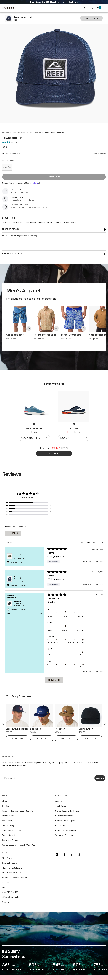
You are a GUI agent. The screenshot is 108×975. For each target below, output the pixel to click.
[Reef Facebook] (64, 855)
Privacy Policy (8, 825)
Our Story (6, 806)
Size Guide (7, 858)
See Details (73, 2)
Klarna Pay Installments (12, 868)
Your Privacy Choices (11, 830)
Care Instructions (9, 863)
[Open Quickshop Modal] (28, 328)
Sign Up (100, 778)
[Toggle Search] (85, 8)
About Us (6, 801)
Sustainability (8, 816)
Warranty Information (64, 835)
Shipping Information (64, 816)
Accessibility (7, 820)
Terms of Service (9, 835)
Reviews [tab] (10, 526)
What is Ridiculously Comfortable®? (17, 811)
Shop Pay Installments (11, 873)
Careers (5, 902)
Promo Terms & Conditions (66, 830)
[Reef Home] (19, 8)
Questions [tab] (22, 526)
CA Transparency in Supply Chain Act (18, 845)
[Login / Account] (91, 8)
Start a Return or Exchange (67, 811)
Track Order (60, 806)
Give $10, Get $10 (10, 892)
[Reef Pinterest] (79, 855)
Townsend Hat (19, 557)
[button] (9, 142)
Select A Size (54, 177)
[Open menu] (104, 8)
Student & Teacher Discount (14, 877)
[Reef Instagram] (57, 855)
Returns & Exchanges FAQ (66, 820)
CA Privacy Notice (10, 840)
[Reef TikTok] (72, 855)
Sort (82, 543)
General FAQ (60, 825)
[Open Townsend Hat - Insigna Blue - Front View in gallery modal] (54, 69)
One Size (7, 167)
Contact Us (60, 801)
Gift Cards (6, 882)
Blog (4, 887)
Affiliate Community (10, 897)
